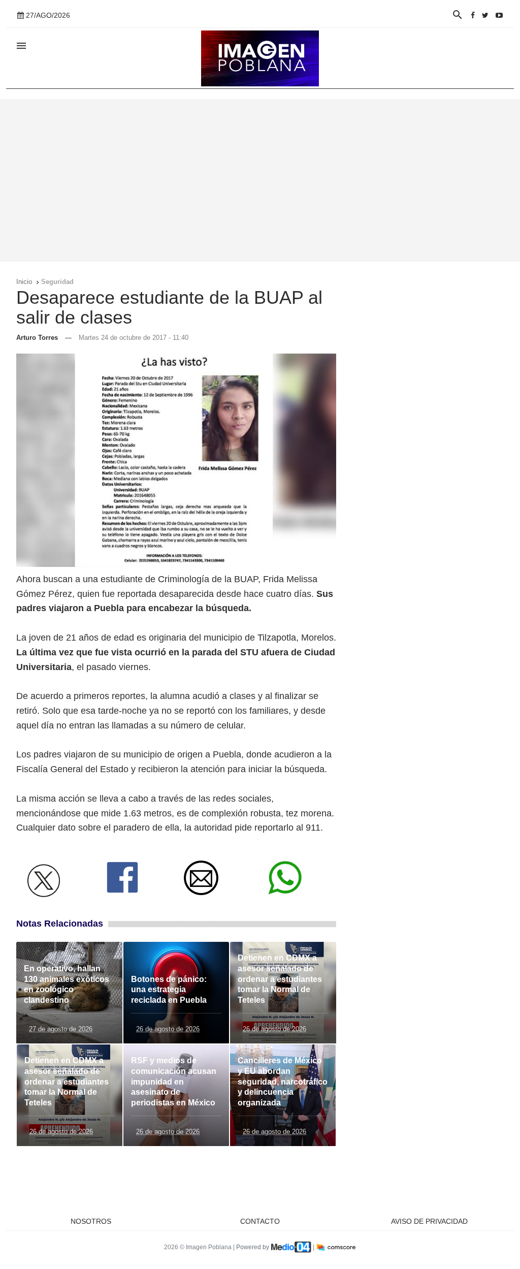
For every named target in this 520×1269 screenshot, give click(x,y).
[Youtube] (499, 15)
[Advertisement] (260, 180)
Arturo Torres (37, 337)
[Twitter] (485, 15)
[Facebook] (472, 15)
